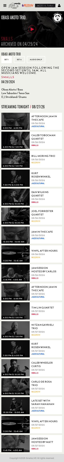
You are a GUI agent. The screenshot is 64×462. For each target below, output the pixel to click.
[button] (32, 29)
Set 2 (19, 59)
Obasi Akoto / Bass (12, 90)
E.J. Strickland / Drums (13, 97)
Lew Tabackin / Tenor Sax (15, 93)
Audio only (36, 59)
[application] (32, 29)
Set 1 (6, 59)
